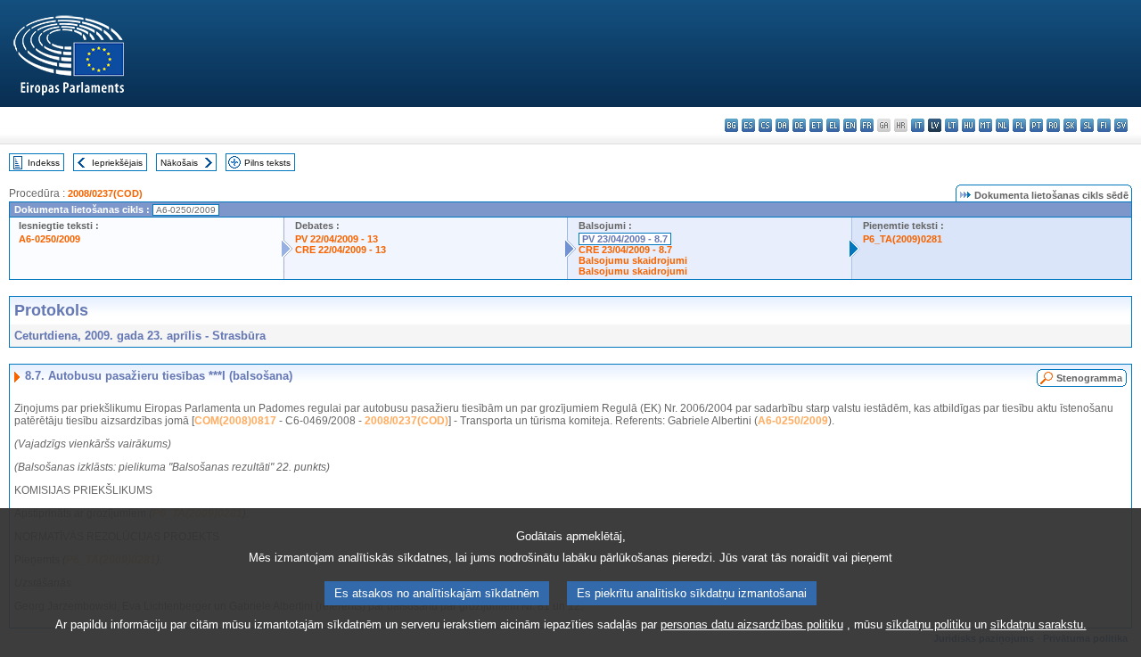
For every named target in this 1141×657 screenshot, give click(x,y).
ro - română (1053, 125)
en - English (850, 125)
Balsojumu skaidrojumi (633, 260)
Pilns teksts (267, 163)
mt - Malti (985, 125)
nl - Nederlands (1002, 125)
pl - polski (1019, 125)
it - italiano (917, 125)
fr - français (867, 125)
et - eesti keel (816, 125)
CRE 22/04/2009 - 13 (340, 249)
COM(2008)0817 (235, 421)
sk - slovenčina (1070, 125)
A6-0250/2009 (49, 239)
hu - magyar (968, 125)
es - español (748, 125)
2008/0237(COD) (105, 193)
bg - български (731, 125)
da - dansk (782, 125)
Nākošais (179, 163)
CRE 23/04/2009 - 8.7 (625, 249)
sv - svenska (1121, 125)
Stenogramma (1089, 378)
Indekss (44, 163)
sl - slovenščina (1087, 125)
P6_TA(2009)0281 (902, 239)
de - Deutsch (799, 125)
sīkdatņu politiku (928, 624)
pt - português (1036, 125)
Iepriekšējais (117, 163)
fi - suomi (1104, 125)
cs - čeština (765, 125)
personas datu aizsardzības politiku (752, 624)
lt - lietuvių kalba (951, 125)
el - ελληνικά (833, 125)
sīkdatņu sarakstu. (1038, 624)
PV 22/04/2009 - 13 (336, 239)
